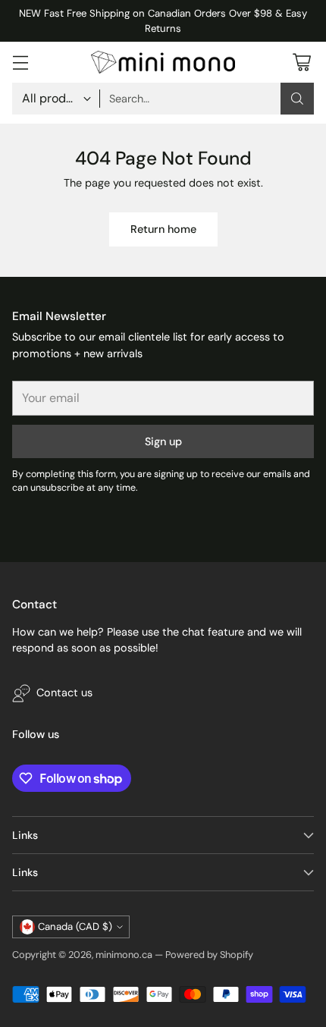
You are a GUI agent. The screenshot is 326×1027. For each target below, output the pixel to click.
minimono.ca (124, 954)
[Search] (297, 99)
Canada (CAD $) (75, 926)
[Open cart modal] (301, 62)
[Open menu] (20, 62)
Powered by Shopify (209, 954)
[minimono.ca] (163, 62)
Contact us (64, 692)
